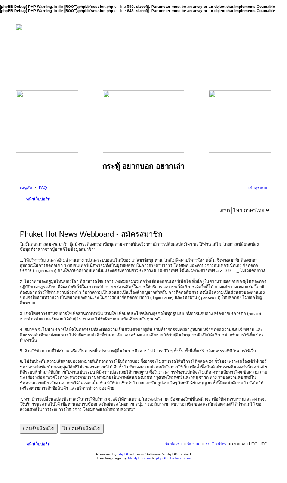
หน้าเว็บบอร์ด (38, 199)
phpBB (124, 454)
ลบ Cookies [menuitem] (215, 444)
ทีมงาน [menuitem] (193, 444)
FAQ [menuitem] (42, 188)
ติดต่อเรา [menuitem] (173, 444)
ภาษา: (225, 210)
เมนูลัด (26, 188)
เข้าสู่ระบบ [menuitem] (257, 188)
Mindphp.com (139, 458)
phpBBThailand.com (173, 458)
